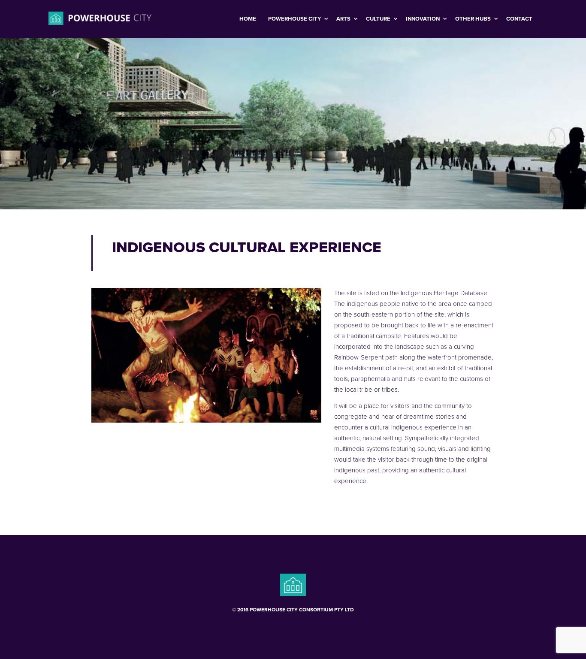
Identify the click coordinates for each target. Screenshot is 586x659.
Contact (519, 18)
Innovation (423, 18)
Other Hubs (473, 18)
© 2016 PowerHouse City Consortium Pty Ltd (293, 610)
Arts (344, 18)
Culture (379, 18)
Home (247, 18)
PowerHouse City (295, 18)
